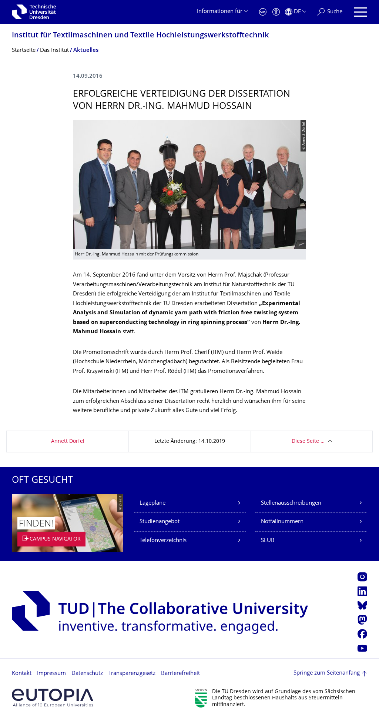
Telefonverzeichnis (163, 541)
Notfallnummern (282, 522)
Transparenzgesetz (131, 673)
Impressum (51, 673)
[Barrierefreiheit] (276, 12)
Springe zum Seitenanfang (327, 673)
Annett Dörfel (67, 441)
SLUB (268, 541)
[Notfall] (263, 12)
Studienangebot (160, 522)
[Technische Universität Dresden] (34, 12)
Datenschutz (87, 673)
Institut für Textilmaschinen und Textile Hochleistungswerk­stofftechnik (140, 35)
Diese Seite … (308, 441)
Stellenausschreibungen (291, 503)
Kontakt (21, 673)
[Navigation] (360, 12)
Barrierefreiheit (180, 673)
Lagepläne (152, 503)
